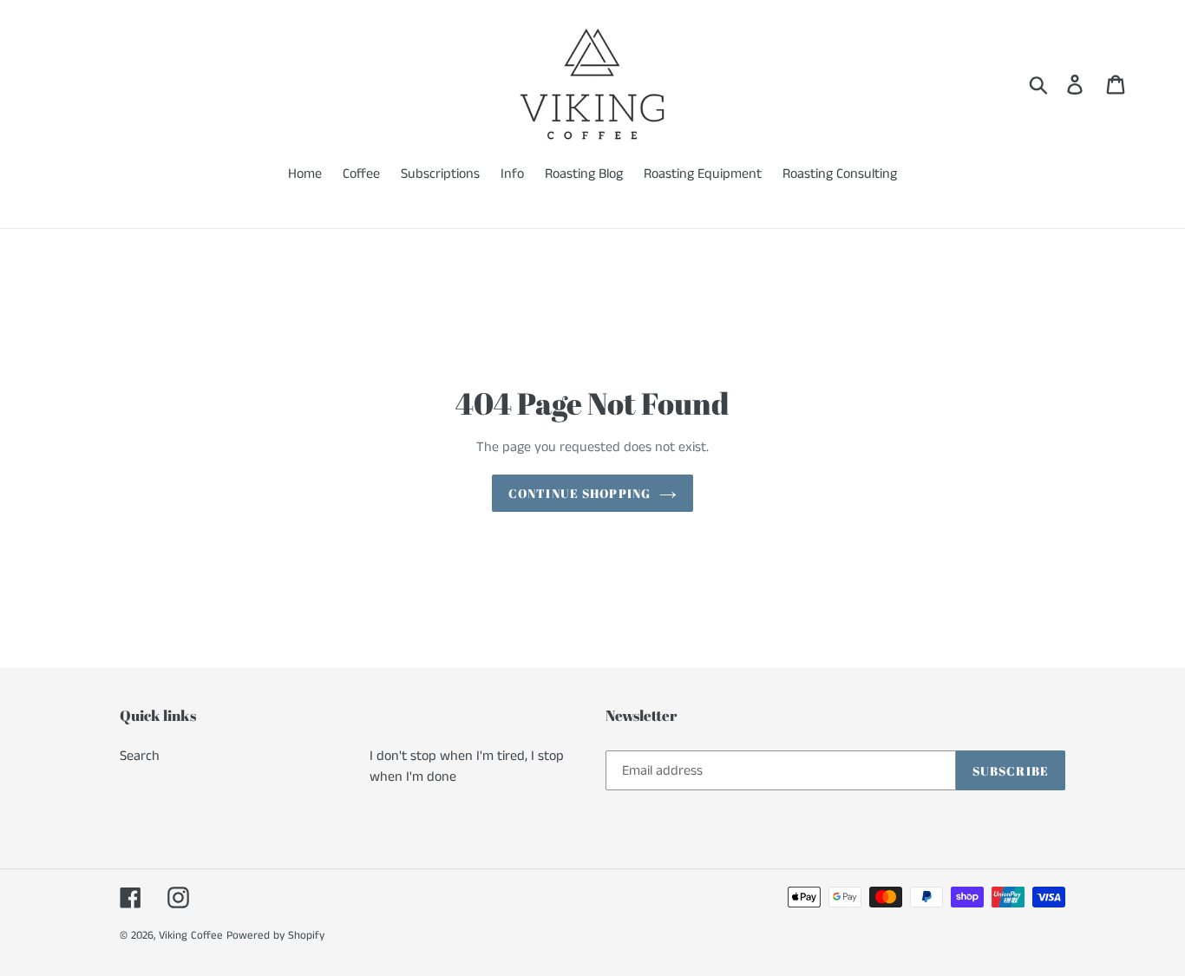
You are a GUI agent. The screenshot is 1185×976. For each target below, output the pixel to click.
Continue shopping (579, 493)
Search (140, 756)
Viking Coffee (191, 935)
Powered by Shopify (275, 935)
